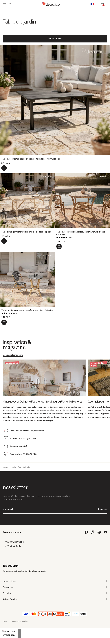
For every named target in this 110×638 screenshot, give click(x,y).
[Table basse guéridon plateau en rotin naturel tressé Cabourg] (59, 246)
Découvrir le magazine (13, 354)
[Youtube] (105, 533)
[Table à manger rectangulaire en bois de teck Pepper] (4, 241)
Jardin (13, 467)
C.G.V (5, 621)
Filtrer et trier (55, 38)
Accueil (6, 467)
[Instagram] (93, 533)
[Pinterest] (99, 533)
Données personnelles (19, 621)
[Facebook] (86, 533)
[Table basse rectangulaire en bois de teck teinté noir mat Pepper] (4, 168)
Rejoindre (102, 509)
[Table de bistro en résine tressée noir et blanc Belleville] (4, 322)
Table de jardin (24, 467)
